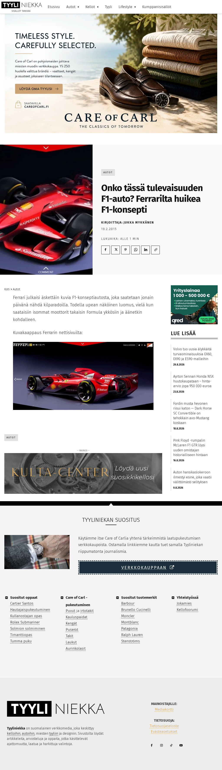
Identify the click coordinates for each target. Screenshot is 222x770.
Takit (69, 636)
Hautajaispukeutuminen (30, 609)
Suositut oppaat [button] (24, 597)
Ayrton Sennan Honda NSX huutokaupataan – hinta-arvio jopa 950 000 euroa (193, 381)
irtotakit (87, 610)
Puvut (70, 610)
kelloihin (13, 733)
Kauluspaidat (76, 617)
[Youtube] (181, 745)
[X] (115, 250)
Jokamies (184, 603)
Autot (108, 172)
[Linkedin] (145, 250)
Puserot (72, 629)
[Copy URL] (155, 250)
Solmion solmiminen (27, 628)
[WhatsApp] (135, 250)
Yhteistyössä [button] (187, 597)
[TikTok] (171, 745)
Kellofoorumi (187, 609)
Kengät (71, 623)
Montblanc (130, 622)
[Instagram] (161, 745)
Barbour (127, 603)
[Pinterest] (125, 250)
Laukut (71, 642)
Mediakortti (164, 709)
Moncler (127, 616)
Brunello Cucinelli (136, 609)
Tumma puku (21, 641)
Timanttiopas (21, 635)
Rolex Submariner (25, 622)
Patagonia (129, 628)
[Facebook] (105, 250)
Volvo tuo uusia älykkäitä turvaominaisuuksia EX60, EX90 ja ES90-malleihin (192, 354)
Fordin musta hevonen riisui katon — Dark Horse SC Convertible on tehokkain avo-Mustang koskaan (192, 413)
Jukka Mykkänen (139, 222)
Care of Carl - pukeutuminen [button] (78, 601)
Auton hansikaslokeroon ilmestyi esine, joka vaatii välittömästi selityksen (192, 477)
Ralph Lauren (132, 635)
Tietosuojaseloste (164, 726)
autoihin (28, 733)
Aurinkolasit (76, 648)
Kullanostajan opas (26, 616)
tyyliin (53, 733)
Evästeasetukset (164, 731)
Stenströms (130, 641)
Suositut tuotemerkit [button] (139, 597)
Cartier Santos (21, 603)
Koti (7, 289)
